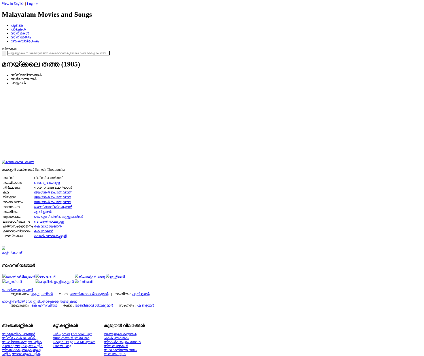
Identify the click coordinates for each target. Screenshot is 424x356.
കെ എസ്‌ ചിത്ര (47, 216)
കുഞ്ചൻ (14, 282)
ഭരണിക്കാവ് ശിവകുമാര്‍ (53, 207)
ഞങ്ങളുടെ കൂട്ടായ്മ (120, 334)
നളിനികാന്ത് (12, 252)
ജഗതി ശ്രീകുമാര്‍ (20, 276)
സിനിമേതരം (21, 37)
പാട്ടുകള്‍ (18, 29)
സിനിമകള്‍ (20, 33)
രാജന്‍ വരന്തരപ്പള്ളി (50, 236)
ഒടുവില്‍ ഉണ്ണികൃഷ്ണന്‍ (56, 282)
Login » (32, 4)
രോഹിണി (47, 276)
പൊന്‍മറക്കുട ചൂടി (17, 290)
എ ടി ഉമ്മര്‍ (42, 212)
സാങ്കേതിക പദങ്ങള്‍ (18, 334)
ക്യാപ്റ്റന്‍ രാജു (91, 276)
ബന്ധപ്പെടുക (115, 354)
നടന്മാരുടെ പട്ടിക (26, 354)
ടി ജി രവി (85, 282)
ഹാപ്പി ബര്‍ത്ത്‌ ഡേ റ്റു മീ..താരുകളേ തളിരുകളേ (39, 301)
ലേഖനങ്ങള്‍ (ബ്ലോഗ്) (71, 338)
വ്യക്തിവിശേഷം (25, 41)
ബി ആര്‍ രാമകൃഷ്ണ (49, 221)
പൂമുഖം (17, 25)
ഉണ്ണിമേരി (117, 276)
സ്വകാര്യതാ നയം (120, 350)
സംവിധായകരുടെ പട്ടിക (22, 342)
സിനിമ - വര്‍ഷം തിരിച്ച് (20, 338)
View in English (13, 4)
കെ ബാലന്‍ (43, 231)
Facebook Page (81, 334)
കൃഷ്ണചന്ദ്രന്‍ (72, 216)
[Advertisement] (212, 126)
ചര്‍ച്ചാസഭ (61, 334)
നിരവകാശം (113, 342)
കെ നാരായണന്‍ (48, 226)
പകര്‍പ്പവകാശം (116, 338)
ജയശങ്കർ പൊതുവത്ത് (52, 192)
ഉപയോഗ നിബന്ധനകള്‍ (122, 344)
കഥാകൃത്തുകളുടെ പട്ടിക (22, 346)
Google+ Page (63, 342)
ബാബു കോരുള (47, 182)
